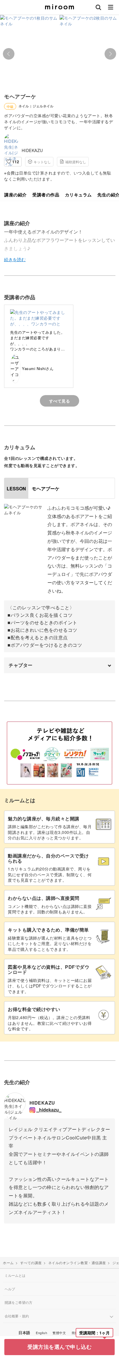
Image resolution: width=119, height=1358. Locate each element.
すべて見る (59, 401)
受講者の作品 (45, 195)
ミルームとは (15, 1275)
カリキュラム (78, 195)
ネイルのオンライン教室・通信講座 (77, 1262)
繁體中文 (59, 1332)
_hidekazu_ (49, 1109)
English (41, 1332)
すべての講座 (31, 1262)
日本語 (24, 1332)
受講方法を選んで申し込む (59, 1347)
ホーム (8, 1262)
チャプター (21, 665)
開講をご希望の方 (18, 1302)
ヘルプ (10, 1288)
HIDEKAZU (32, 150)
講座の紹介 (15, 195)
